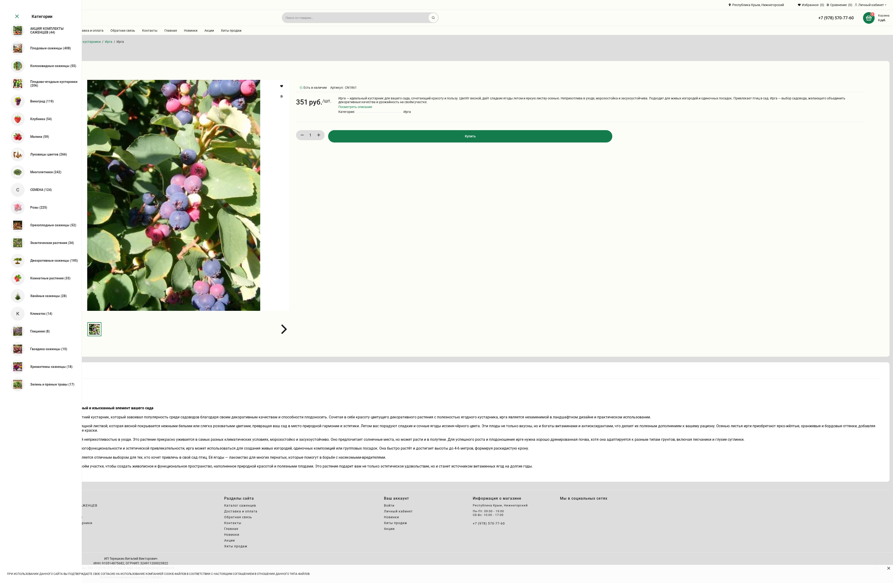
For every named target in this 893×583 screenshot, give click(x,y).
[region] (41, 291)
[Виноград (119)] (15, 101)
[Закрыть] (16, 16)
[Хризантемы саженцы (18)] (15, 367)
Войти (389, 505)
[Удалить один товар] (302, 135)
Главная (170, 30)
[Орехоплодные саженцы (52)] (15, 225)
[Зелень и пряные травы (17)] (15, 384)
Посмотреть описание (355, 107)
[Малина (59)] (15, 137)
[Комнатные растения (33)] (15, 278)
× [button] (889, 568)
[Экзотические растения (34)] (15, 243)
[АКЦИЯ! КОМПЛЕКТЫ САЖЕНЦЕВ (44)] (15, 30)
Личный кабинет (398, 511)
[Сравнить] (282, 96)
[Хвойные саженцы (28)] (15, 296)
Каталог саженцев (240, 505)
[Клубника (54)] (15, 119)
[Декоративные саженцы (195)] (15, 261)
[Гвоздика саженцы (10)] (15, 349)
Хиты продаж (231, 30)
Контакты (149, 30)
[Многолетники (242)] (15, 172)
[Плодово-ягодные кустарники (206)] (15, 84)
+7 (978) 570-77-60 (836, 17)
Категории (42, 16)
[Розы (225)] (15, 207)
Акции (209, 30)
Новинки (190, 30)
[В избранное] (282, 86)
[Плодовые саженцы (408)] (15, 48)
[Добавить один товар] (318, 135)
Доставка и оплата (88, 30)
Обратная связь (122, 30)
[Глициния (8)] (15, 331)
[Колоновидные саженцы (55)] (15, 66)
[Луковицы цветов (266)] (15, 154)
